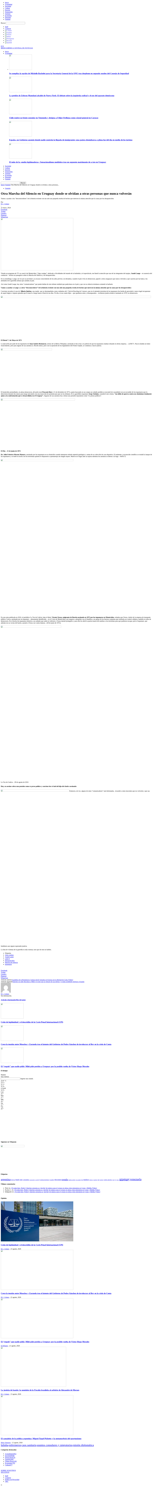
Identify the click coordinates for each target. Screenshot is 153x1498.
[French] (8, 34)
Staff (6, 27)
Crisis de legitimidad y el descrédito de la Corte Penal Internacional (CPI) (32, 1022)
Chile (21, 1180)
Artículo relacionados (8, 1000)
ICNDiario (4, 1346)
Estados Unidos (71, 1179)
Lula (82, 1179)
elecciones (57, 1180)
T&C (6, 1481)
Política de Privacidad (12, 1479)
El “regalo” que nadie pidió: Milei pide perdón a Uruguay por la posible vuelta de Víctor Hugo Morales (45, 1066)
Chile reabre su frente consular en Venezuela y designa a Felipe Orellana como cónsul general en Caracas (53, 118)
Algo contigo (9, 955)
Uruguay (124, 1179)
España (65, 1179)
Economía (8, 16)
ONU (99, 1180)
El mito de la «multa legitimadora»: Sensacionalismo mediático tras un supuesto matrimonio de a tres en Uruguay (57, 162)
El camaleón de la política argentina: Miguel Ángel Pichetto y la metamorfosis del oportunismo (41, 1438)
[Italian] (8, 36)
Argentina (6, 1179)
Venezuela (135, 1179)
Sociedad (8, 6)
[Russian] (8, 40)
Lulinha (4, 1445)
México (91, 1179)
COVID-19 (37, 1179)
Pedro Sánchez (108, 1180)
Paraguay (102, 1179)
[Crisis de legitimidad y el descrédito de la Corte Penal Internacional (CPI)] (12, 1018)
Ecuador (52, 1180)
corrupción (32, 1179)
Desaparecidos (10, 961)
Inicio (7, 2)
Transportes (9, 12)
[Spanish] (8, 42)
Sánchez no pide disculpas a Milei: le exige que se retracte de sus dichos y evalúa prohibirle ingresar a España (48, 982)
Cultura (7, 8)
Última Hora (11, 1461)
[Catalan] (8, 30)
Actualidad (8, 4)
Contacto (8, 28)
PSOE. (117, 1179)
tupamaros (8, 964)
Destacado (10, 1457)
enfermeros (15, 1445)
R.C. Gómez (5, 204)
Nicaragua (95, 1179)
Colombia (26, 1180)
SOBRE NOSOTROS (8, 1470)
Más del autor (21, 1000)
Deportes (8, 17)
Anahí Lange (9, 957)
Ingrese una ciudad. (27, 1079)
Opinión (7, 19)
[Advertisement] (76, 1124)
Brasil (17, 1180)
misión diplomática (83, 1445)
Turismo (7, 14)
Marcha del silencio (11, 962)
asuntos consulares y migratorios (55, 1445)
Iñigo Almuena (6, 1442)
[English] (8, 32)
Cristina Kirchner (44, 1180)
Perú (113, 1179)
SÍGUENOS (5, 1472)
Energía (7, 10)
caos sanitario (29, 1445)
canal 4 (7, 959)
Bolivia (13, 1180)
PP (115, 1179)
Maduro (86, 1180)
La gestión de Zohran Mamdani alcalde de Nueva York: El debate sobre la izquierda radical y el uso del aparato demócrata (61, 95)
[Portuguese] (9, 38)
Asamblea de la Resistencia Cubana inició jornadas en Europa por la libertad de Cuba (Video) (42, 980)
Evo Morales (78, 1179)
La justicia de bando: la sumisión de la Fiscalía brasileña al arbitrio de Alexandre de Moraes (40, 1390)
